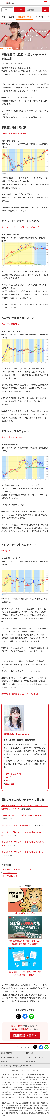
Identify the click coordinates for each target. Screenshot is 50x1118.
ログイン (7, 10)
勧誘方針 (4, 1061)
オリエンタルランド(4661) (12, 437)
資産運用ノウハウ (24, 17)
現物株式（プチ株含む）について (16, 869)
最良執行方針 (30, 1061)
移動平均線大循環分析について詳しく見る (18, 694)
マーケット (39, 17)
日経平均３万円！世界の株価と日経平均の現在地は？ (23, 815)
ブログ (8, 777)
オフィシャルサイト (13, 774)
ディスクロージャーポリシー (35, 1057)
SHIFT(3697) (6, 550)
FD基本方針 (30, 1053)
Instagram (9, 783)
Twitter (8, 780)
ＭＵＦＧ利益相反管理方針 (9, 1057)
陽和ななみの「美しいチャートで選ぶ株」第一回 (21, 852)
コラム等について (10, 872)
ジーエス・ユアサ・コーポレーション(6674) (19, 227)
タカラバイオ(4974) (9, 324)
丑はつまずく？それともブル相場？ (15, 825)
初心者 (11, 17)
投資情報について (10, 876)
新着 (3, 17)
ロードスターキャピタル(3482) (13, 133)
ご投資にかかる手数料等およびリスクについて (16, 1066)
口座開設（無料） (25, 1035)
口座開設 (19, 10)
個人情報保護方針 (7, 1053)
